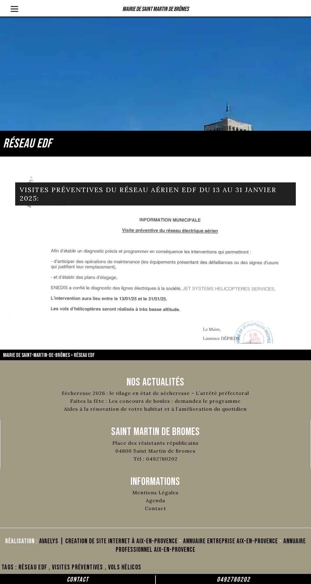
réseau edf (33, 567)
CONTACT (78, 579)
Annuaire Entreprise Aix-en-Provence (230, 541)
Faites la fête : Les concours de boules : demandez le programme (155, 401)
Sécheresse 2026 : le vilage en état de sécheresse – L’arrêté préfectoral (155, 393)
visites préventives (77, 567)
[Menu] (14, 8)
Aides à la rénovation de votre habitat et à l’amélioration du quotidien (155, 409)
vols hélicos (125, 567)
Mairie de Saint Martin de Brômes (155, 9)
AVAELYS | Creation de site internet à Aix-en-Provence (108, 541)
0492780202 (233, 579)
